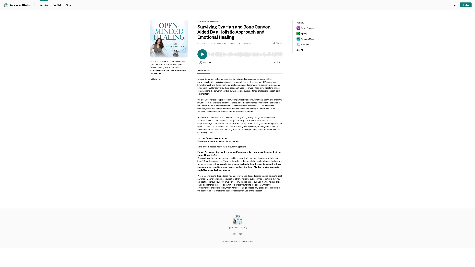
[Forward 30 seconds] (205, 62)
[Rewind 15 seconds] (200, 62)
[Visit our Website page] (240, 234)
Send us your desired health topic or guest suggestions (221, 146)
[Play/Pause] (202, 54)
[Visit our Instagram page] (234, 234)
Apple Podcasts (308, 28)
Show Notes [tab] (203, 70)
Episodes (44, 5)
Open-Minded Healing (20, 5)
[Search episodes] (455, 4)
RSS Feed (305, 44)
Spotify (304, 33)
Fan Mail (57, 5)
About (68, 5)
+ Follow (466, 5)
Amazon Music (307, 39)
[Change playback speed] (210, 62)
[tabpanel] (240, 136)
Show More (155, 73)
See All (300, 50)
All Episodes (155, 79)
